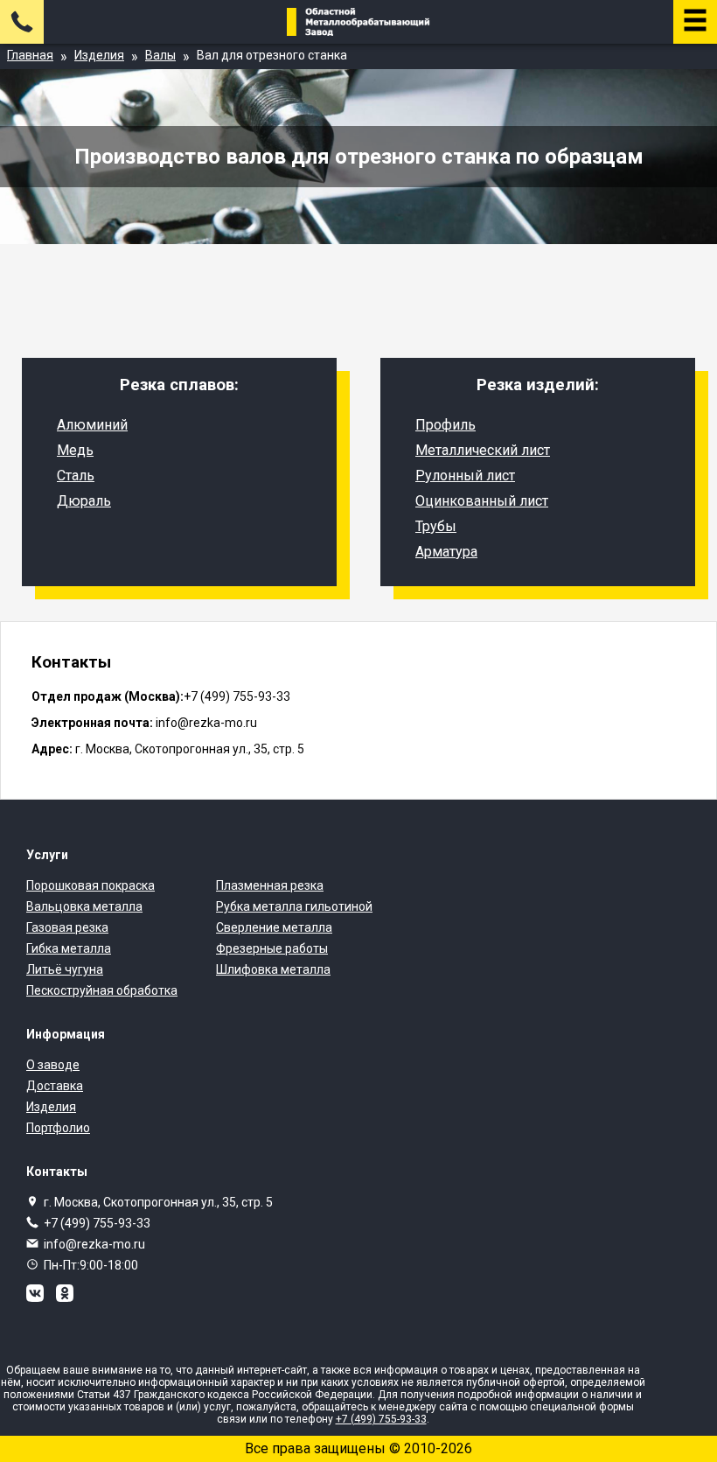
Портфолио (58, 1128)
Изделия (51, 1107)
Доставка (54, 1086)
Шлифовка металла (273, 969)
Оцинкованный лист (481, 501)
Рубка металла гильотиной (294, 906)
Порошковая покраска (90, 885)
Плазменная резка (270, 885)
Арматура (446, 551)
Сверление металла (274, 927)
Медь (75, 450)
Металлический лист (482, 450)
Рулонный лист (465, 475)
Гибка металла (68, 948)
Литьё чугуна (64, 969)
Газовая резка (67, 927)
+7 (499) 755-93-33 (97, 1223)
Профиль (445, 424)
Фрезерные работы (272, 948)
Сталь (75, 475)
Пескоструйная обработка (102, 990)
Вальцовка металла (84, 906)
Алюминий (92, 424)
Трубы (435, 526)
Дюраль (84, 501)
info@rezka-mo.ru (94, 1244)
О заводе (53, 1065)
